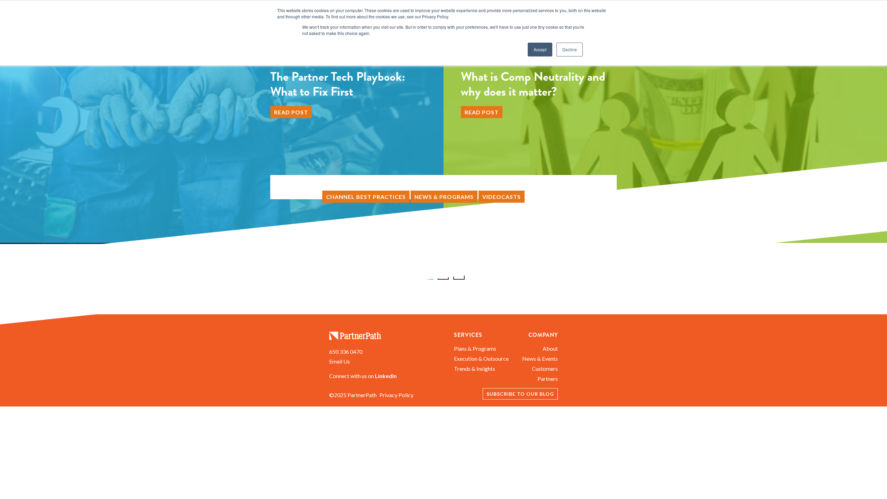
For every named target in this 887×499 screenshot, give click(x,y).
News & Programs (444, 196)
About (550, 348)
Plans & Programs (475, 348)
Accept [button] (540, 49)
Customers (545, 368)
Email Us (339, 361)
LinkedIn (386, 375)
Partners (547, 378)
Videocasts (501, 196)
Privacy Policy (396, 395)
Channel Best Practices (366, 196)
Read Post (291, 112)
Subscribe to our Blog (520, 394)
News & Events (540, 358)
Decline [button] (569, 49)
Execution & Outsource (481, 358)
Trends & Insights (474, 368)
